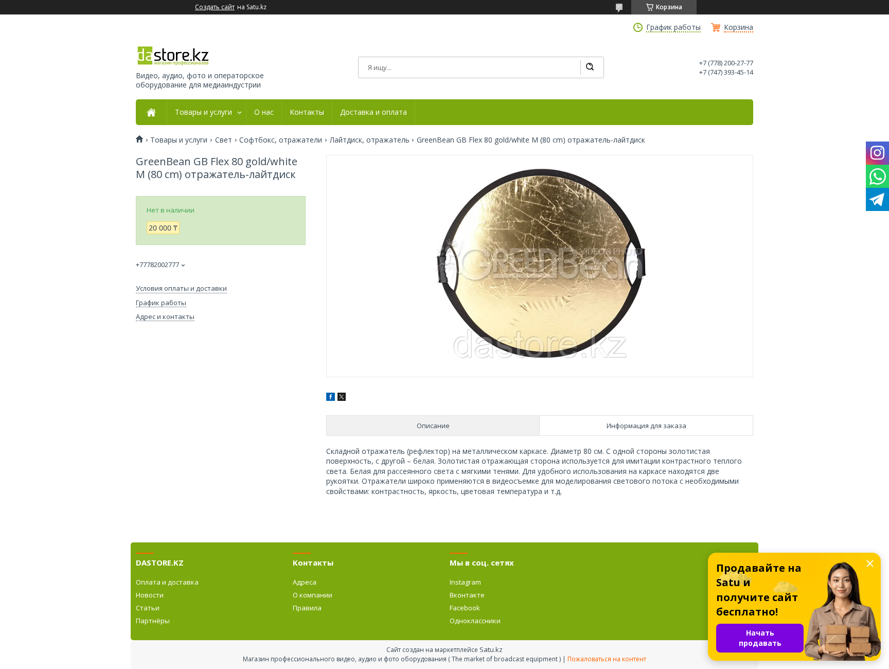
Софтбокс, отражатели (280, 140)
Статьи (147, 607)
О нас (264, 112)
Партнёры (153, 620)
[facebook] (330, 398)
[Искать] (589, 67)
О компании (312, 595)
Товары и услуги (203, 112)
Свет (223, 140)
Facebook (465, 607)
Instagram (465, 582)
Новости (150, 595)
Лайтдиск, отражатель (370, 140)
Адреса (304, 582)
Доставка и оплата (373, 112)
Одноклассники (475, 620)
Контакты (307, 112)
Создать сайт (215, 7)
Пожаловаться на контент (606, 659)
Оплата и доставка (167, 582)
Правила (307, 607)
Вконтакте (467, 595)
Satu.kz (491, 649)
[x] (341, 398)
